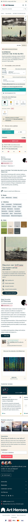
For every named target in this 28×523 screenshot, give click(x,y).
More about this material (20, 68)
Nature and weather (6, 206)
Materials (4, 485)
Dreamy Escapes (6, 215)
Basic (11, 213)
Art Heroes (4, 492)
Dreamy (15, 197)
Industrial (11, 211)
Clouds (14, 206)
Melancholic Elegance (16, 215)
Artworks (4, 481)
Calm (3, 197)
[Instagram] (6, 496)
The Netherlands (17, 204)
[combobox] (12, 8)
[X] (13, 496)
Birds (3, 204)
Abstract (4, 209)
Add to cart (15, 141)
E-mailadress (4, 449)
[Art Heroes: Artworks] (26, 481)
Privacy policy (14, 517)
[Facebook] (10, 496)
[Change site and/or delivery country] (26, 1)
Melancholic (9, 197)
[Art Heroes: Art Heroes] (26, 492)
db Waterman (7, 52)
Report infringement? (21, 515)
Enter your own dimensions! (14, 84)
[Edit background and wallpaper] (25, 19)
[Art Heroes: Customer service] (26, 488)
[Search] (25, 9)
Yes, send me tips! (6, 456)
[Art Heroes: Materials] (26, 485)
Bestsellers (4, 211)
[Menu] (2, 5)
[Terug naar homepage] (8, 5)
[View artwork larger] (25, 17)
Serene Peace (17, 213)
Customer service (6, 488)
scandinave (17, 211)
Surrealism (17, 209)
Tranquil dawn (5, 213)
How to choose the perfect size (19, 77)
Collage (19, 206)
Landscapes (9, 204)
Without (9, 132)
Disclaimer (13, 515)
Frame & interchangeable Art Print (12, 89)
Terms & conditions (6, 515)
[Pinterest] (8, 496)
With (21, 132)
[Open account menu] (23, 5)
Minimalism (10, 209)
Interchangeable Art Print (10, 93)
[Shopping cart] (25, 5)
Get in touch (7, 475)
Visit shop (3, 166)
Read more (10, 166)
